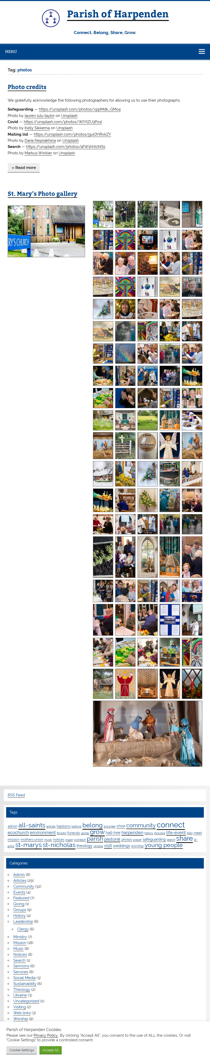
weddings (121, 845)
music (48, 839)
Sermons (21, 966)
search (171, 839)
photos (126, 839)
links (190, 833)
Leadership (23, 921)
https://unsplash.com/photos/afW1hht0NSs (65, 146)
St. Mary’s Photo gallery (42, 193)
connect (171, 824)
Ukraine (20, 995)
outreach (80, 839)
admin (12, 826)
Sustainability (24, 983)
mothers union (31, 839)
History (19, 915)
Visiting (19, 1007)
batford (76, 826)
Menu (11, 51)
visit (108, 845)
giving (85, 833)
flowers (61, 833)
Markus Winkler (38, 153)
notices (58, 839)
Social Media (24, 978)
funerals (73, 833)
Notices (20, 954)
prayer (137, 839)
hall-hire (113, 832)
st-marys (28, 845)
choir (121, 826)
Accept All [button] (51, 1050)
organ (69, 839)
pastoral (112, 839)
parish (95, 838)
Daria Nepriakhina (40, 140)
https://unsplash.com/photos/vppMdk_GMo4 (80, 109)
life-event (176, 832)
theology (84, 845)
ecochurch (18, 832)
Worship (20, 1018)
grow (97, 832)
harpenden (132, 832)
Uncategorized (26, 1001)
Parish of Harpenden (118, 13)
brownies (110, 826)
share (184, 838)
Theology (21, 989)
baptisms (63, 826)
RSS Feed (16, 795)
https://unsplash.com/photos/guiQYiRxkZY (72, 134)
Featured (21, 898)
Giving (18, 904)
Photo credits (27, 87)
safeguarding (154, 839)
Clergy (23, 929)
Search (19, 960)
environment (43, 832)
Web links (22, 1013)
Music (18, 948)
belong (92, 825)
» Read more (24, 167)
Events (19, 892)
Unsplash (69, 115)
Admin (19, 874)
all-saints (31, 825)
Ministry (20, 937)
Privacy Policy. (46, 1035)
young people (164, 845)
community (141, 825)
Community (23, 886)
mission (13, 839)
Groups (19, 909)
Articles (19, 880)
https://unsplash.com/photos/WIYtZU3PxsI (63, 122)
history (148, 833)
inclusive (159, 833)
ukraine (98, 846)
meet (198, 833)
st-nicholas (59, 845)
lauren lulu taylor (40, 115)
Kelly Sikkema (37, 128)
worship (137, 846)
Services (20, 972)
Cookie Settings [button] (21, 1050)
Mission (19, 942)
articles (51, 826)
